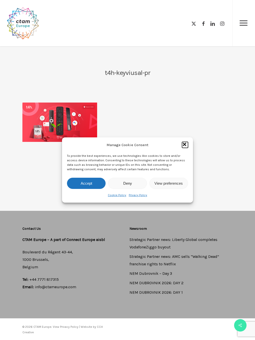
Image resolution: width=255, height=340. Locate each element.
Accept (86, 183)
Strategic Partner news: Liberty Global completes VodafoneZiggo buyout (173, 243)
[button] (185, 145)
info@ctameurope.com (55, 286)
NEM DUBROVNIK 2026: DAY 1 (156, 292)
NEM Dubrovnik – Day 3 (150, 273)
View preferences (168, 183)
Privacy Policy (138, 195)
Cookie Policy (117, 195)
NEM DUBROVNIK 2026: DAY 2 (156, 283)
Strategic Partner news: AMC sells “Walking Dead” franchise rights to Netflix (174, 260)
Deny (127, 183)
